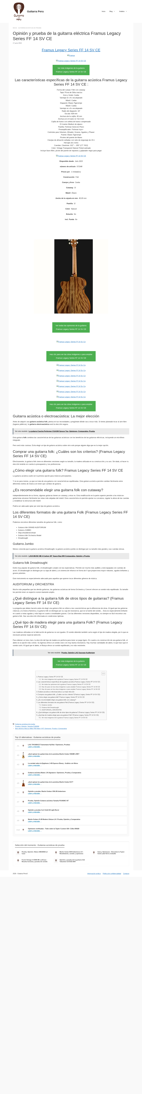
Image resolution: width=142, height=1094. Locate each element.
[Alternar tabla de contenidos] (102, 673)
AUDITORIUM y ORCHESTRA (52, 710)
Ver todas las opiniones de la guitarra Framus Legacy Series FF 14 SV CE (66, 684)
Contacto (126, 873)
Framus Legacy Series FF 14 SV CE (71, 50)
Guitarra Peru (35, 11)
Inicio (103, 11)
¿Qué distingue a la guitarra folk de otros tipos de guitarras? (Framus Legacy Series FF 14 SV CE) (71, 712)
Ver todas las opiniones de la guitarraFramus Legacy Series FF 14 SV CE (71, 327)
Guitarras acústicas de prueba (29, 28)
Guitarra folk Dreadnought (50, 707)
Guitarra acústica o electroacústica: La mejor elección (56, 692)
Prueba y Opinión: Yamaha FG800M (27, 726)
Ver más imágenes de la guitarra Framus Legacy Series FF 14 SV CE (64, 679)
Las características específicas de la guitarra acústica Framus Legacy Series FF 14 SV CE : (69, 682)
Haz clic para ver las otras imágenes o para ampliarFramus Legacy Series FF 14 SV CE (71, 356)
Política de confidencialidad (112, 873)
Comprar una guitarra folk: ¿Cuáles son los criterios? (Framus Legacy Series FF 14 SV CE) (69, 694)
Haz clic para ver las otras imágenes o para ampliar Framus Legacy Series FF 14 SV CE (71, 687)
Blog (110, 11)
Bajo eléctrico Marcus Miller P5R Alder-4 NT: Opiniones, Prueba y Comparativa (41, 728)
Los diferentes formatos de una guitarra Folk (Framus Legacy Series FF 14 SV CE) (66, 702)
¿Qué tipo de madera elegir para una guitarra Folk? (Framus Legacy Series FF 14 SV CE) (68, 715)
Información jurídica (94, 873)
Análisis (122, 11)
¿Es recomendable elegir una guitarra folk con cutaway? (57, 700)
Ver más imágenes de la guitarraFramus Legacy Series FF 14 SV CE (71, 70)
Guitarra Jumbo (47, 705)
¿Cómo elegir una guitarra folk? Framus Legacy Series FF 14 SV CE (61, 697)
